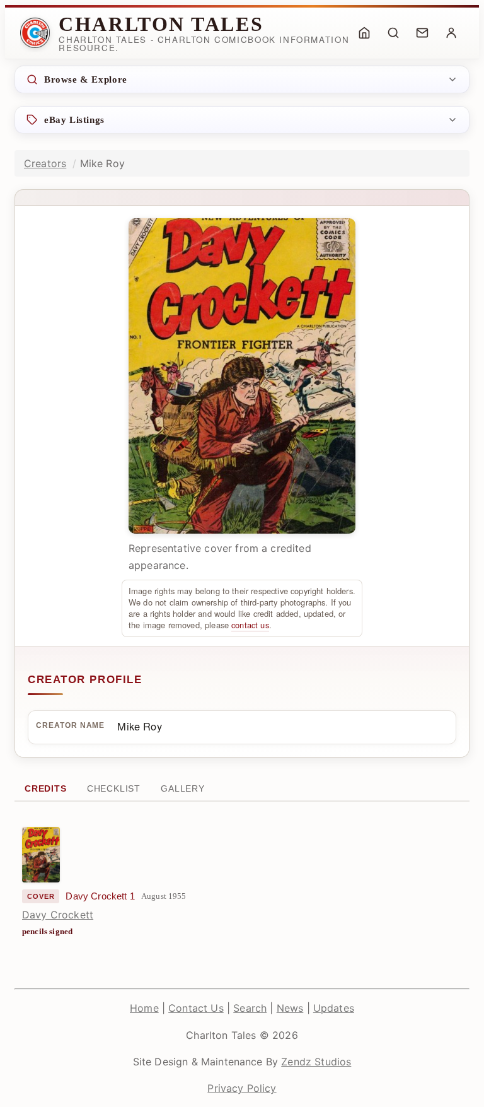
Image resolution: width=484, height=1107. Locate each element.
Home (144, 1008)
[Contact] (422, 32)
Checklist (114, 789)
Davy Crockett (57, 914)
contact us (250, 625)
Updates (333, 1008)
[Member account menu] (451, 32)
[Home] (364, 32)
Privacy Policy (241, 1088)
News (290, 1008)
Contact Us (196, 1008)
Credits (46, 789)
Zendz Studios (316, 1061)
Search (250, 1008)
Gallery (183, 789)
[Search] (393, 32)
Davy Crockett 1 (100, 896)
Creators (45, 163)
